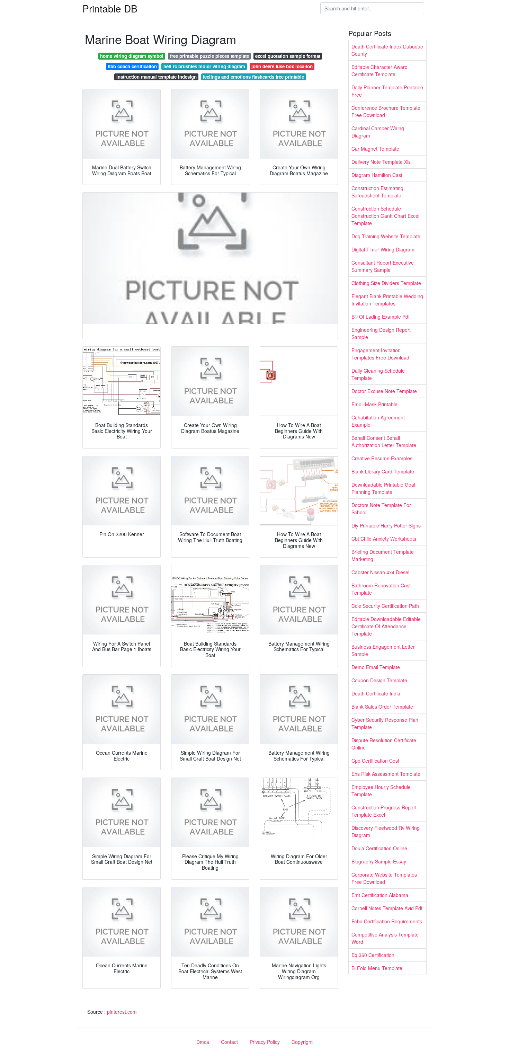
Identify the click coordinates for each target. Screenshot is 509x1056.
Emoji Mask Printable (374, 404)
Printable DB (109, 8)
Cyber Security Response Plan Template (384, 723)
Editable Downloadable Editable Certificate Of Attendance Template (386, 626)
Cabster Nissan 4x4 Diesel (380, 572)
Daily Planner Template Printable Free (387, 91)
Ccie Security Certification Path (385, 605)
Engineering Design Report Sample (381, 333)
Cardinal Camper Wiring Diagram (377, 132)
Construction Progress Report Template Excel (384, 811)
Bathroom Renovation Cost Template (381, 589)
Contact (229, 1041)
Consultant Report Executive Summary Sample (382, 266)
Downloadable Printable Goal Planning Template (383, 488)
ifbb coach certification (132, 66)
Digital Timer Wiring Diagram (382, 249)
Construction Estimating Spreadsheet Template (377, 192)
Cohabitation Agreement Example (378, 421)
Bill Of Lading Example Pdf (380, 316)
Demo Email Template (375, 667)
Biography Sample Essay (378, 861)
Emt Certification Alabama (379, 894)
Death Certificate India (375, 693)
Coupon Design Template (379, 680)
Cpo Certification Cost (375, 760)
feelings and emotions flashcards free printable (253, 76)
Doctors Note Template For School (381, 509)
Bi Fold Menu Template (376, 968)
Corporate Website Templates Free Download (384, 878)
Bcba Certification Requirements (386, 921)
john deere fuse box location (282, 66)
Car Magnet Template (375, 148)
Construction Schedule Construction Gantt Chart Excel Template (385, 216)
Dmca (202, 1041)
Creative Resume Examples (381, 458)
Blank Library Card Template (382, 471)
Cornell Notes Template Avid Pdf (386, 908)
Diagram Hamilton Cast (376, 174)
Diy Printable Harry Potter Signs (386, 525)
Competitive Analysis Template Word (385, 938)
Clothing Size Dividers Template (386, 282)
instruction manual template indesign (156, 76)
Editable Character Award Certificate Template (379, 70)
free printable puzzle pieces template (209, 56)
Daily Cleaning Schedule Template (378, 374)
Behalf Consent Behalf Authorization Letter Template (383, 441)
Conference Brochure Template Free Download (385, 111)
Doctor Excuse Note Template (384, 391)
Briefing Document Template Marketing (382, 555)
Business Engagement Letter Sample (383, 650)
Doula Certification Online (379, 848)
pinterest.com (122, 1011)
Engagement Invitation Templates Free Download (380, 354)
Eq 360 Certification (372, 954)
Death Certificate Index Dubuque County (387, 50)
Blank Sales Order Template (382, 706)
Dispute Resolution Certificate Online (383, 744)
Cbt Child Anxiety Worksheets (383, 538)
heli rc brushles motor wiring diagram (204, 66)
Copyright (302, 1041)
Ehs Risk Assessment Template (385, 773)
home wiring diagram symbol (131, 56)
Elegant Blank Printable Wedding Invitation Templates (387, 300)
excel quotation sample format (287, 56)
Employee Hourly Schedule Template (381, 790)
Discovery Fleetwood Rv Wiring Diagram (385, 831)
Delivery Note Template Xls (381, 161)
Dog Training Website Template (385, 236)
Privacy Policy (265, 1041)
